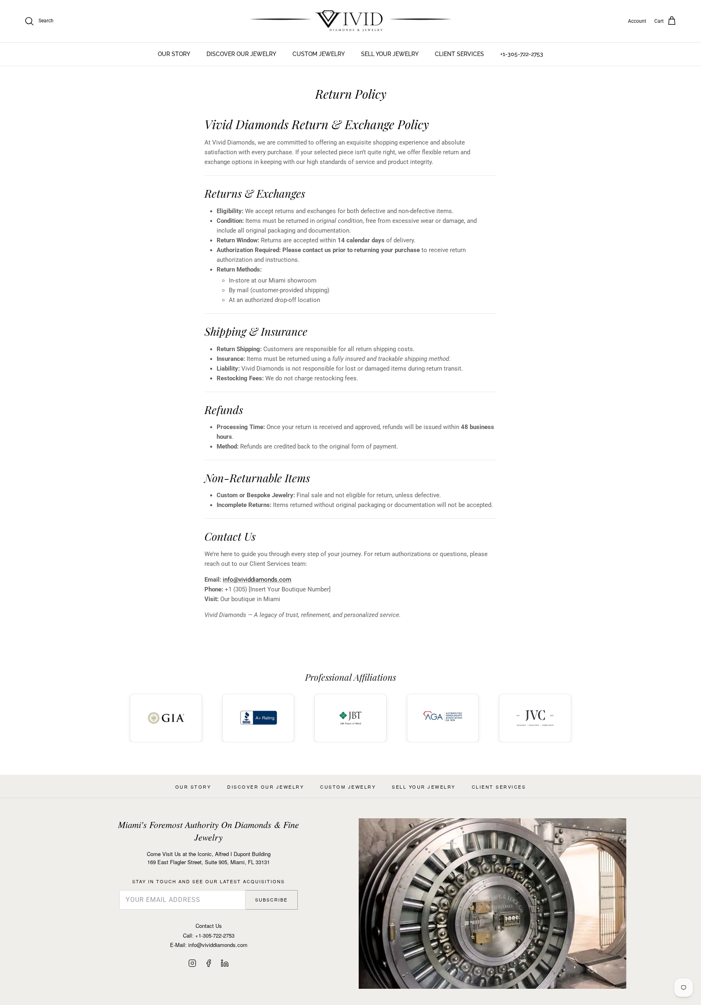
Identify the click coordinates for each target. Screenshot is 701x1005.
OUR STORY (174, 54)
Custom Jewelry (348, 786)
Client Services (499, 786)
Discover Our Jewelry (265, 786)
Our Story (193, 786)
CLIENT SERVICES (459, 54)
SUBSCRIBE (271, 899)
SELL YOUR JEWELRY (390, 54)
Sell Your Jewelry (424, 786)
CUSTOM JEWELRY (318, 54)
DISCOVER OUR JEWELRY (241, 54)
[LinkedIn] (225, 963)
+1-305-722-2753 (521, 54)
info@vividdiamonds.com (257, 579)
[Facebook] (208, 963)
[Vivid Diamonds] (350, 21)
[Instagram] (192, 963)
